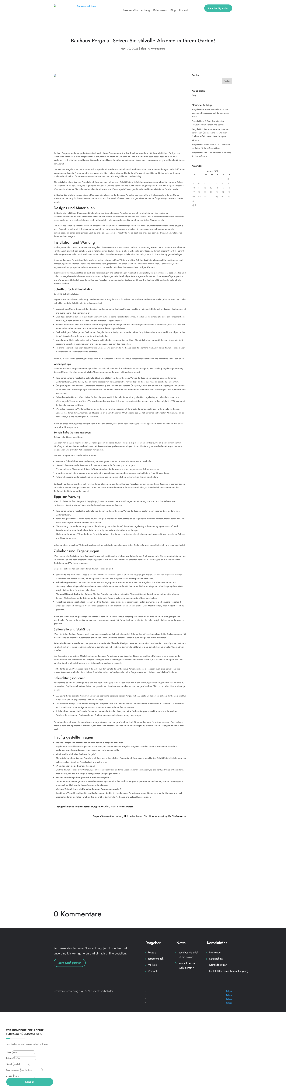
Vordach (152, 971)
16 (228, 187)
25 (199, 196)
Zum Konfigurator (218, 8)
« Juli (194, 205)
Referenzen (160, 10)
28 (217, 196)
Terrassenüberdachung (136, 10)
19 (205, 192)
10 (193, 187)
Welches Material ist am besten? (188, 955)
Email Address (12, 1070)
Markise (152, 965)
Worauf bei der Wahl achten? (187, 965)
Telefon (9, 1058)
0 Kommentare (156, 49)
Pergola (152, 952)
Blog (173, 10)
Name (8, 1052)
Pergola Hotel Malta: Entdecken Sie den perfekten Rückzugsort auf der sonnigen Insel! (113, 836)
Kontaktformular (218, 965)
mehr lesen (62, 852)
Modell (9, 1064)
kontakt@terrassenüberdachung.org (228, 971)
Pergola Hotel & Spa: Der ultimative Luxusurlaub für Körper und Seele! (102, 875)
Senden (29, 1082)
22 (223, 192)
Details (9, 1075)
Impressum (215, 952)
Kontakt (183, 10)
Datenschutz (216, 959)
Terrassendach (156, 959)
